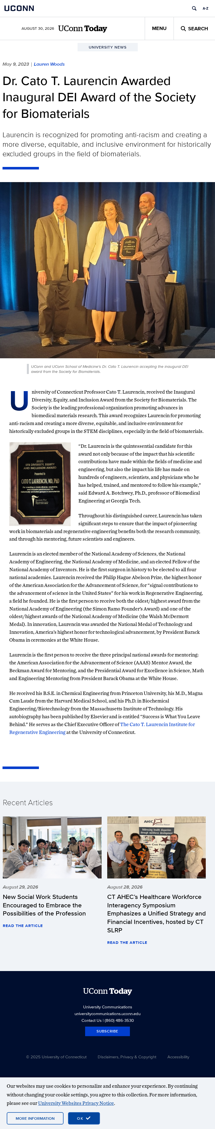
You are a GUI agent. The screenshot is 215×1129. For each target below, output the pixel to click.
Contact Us (91, 1020)
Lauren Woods (49, 64)
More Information (35, 1118)
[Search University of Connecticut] (194, 8)
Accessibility (178, 1057)
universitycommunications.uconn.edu (107, 1013)
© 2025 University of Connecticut (56, 1057)
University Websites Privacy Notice (76, 1103)
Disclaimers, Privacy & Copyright (127, 1057)
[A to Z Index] (205, 8)
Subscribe (107, 1031)
